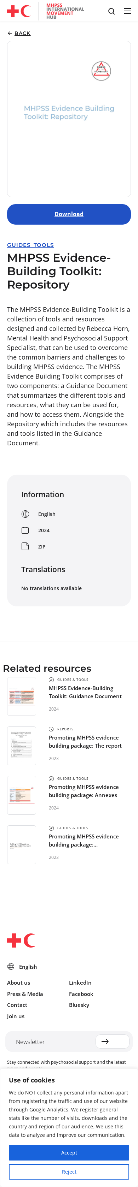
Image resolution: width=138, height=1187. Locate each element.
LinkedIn (80, 982)
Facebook (81, 993)
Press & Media (25, 993)
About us (18, 982)
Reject (69, 1171)
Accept (69, 1152)
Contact (17, 1004)
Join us (15, 1016)
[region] (69, 1127)
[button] (127, 11)
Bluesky (79, 1004)
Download (69, 214)
